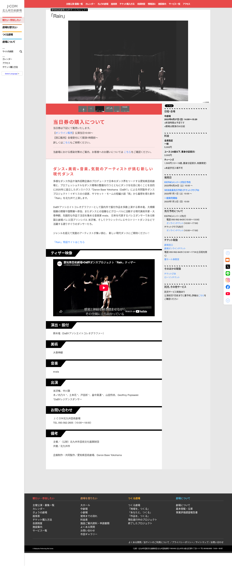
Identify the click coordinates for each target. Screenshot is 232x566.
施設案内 (162, 3)
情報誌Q (151, 3)
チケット (228, 259)
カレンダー (7, 59)
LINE (228, 273)
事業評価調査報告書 (187, 512)
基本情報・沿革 (184, 508)
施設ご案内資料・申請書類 (94, 523)
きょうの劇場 (103, 3)
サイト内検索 (7, 51)
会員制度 (141, 3)
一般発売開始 (170, 198)
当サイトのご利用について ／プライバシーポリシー (168, 542)
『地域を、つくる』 (139, 508)
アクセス (6, 63)
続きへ (228, 300)
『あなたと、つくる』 (140, 512)
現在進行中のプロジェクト (142, 519)
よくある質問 (87, 527)
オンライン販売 (64, 132)
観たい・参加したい (11, 20)
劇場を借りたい (9, 27)
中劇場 (84, 508)
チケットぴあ (170, 273)
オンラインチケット (174, 223)
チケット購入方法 (10, 67)
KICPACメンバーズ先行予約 (177, 182)
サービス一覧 (174, 3)
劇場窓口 (168, 244)
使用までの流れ (88, 516)
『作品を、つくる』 (139, 516)
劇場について (8, 42)
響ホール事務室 (171, 259)
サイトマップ (202, 542)
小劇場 (84, 512)
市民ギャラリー (88, 534)
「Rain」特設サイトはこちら (69, 242)
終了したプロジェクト (140, 523)
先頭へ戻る (228, 253)
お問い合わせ (87, 530)
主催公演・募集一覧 (74, 3)
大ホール (85, 505)
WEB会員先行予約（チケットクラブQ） (182, 190)
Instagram (228, 280)
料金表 (84, 519)
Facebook (228, 287)
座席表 (114, 3)
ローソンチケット (172, 277)
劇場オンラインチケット (175, 248)
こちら (66, 142)
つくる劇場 (7, 34)
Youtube (228, 293)
